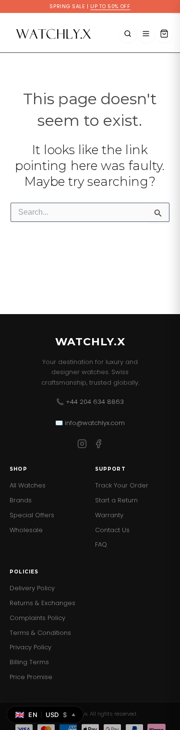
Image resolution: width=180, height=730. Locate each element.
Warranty (109, 515)
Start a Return (116, 500)
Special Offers (32, 515)
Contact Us (112, 530)
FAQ (101, 544)
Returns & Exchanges (42, 603)
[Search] (128, 33)
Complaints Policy (37, 617)
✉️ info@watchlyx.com (90, 422)
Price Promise (31, 676)
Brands (21, 500)
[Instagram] (82, 445)
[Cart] (164, 33)
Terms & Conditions (40, 632)
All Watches (28, 485)
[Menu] (146, 33)
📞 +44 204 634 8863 (90, 401)
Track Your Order (121, 485)
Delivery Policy (32, 588)
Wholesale (26, 530)
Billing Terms (29, 662)
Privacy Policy (30, 647)
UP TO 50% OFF (110, 6)
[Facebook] (98, 445)
